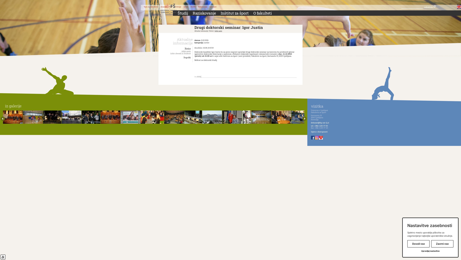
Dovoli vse (418, 243)
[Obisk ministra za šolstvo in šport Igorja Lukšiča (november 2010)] (281, 117)
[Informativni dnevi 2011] (174, 117)
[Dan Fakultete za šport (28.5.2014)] (33, 117)
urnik (186, 7)
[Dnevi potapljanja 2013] (193, 117)
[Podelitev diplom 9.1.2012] (13, 117)
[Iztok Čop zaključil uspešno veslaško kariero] (303, 117)
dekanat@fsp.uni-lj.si (320, 123)
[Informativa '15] (130, 117)
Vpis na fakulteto (151, 7)
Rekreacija (202, 7)
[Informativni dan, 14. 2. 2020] (71, 117)
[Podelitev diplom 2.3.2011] (110, 117)
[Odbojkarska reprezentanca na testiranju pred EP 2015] (246, 117)
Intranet (213, 7)
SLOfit (193, 7)
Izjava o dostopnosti (319, 132)
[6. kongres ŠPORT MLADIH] (212, 117)
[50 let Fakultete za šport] (52, 117)
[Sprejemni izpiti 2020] (261, 117)
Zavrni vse (442, 243)
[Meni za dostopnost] (3, 257)
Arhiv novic (218, 31)
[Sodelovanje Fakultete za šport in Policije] (91, 117)
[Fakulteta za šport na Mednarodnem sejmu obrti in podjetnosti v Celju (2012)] (152, 117)
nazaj (199, 76)
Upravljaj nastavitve (430, 251)
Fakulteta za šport (170, 8)
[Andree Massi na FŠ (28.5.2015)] (232, 117)
